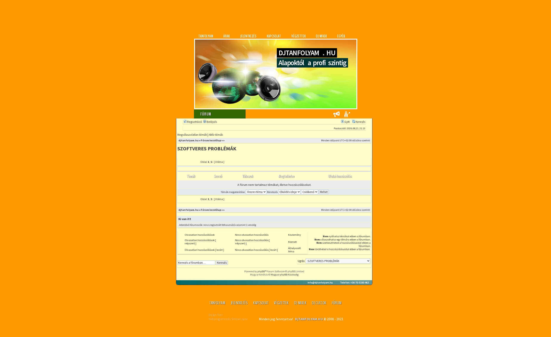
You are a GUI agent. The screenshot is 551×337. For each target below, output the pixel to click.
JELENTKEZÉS (248, 36)
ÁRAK (226, 36)
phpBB (261, 271)
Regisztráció (194, 122)
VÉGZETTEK (298, 36)
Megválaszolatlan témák (192, 135)
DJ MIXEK (321, 36)
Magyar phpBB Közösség (285, 274)
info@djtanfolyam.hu (320, 282)
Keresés (360, 122)
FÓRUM (337, 303)
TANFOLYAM (205, 36)
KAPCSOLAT (274, 36)
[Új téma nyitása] (188, 163)
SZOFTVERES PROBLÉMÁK (206, 148)
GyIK (347, 122)
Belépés (211, 122)
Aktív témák (216, 135)
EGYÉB (341, 36)
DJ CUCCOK (319, 303)
